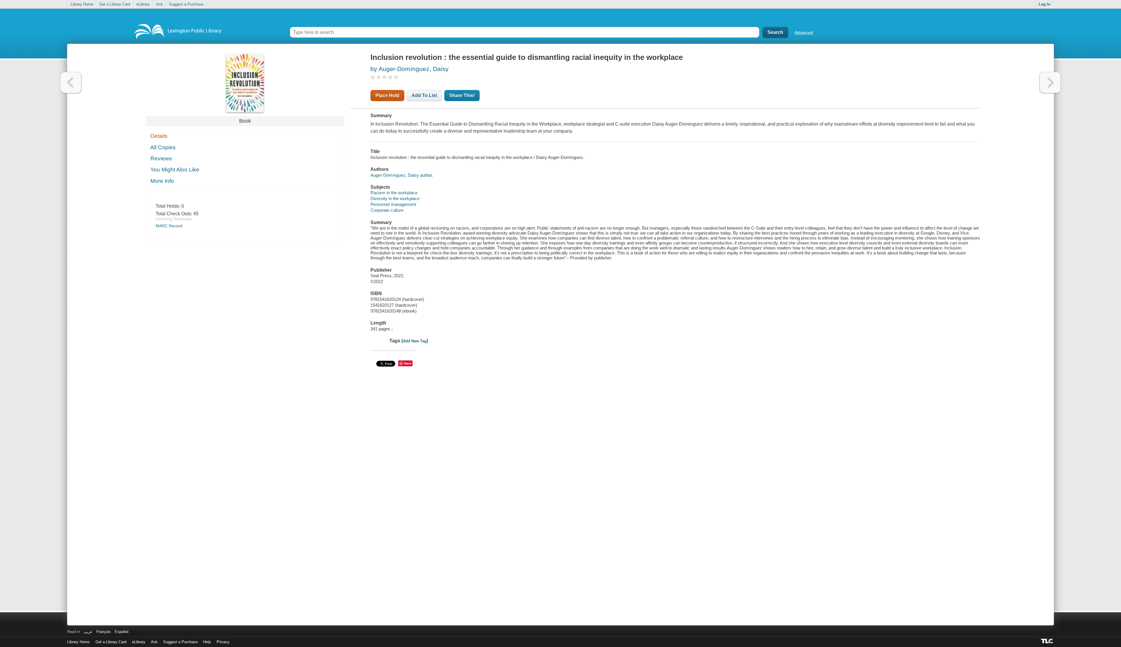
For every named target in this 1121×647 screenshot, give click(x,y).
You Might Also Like (174, 169)
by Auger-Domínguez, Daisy (409, 68)
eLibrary (143, 4)
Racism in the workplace (393, 192)
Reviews (161, 158)
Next (1050, 82)
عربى (88, 631)
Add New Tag (415, 341)
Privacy (223, 642)
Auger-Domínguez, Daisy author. (401, 175)
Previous (70, 82)
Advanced (804, 32)
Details (159, 136)
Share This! (462, 95)
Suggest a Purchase (186, 4)
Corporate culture (386, 210)
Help (207, 642)
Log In (1044, 4)
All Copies (163, 147)
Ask (159, 4)
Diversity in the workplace (394, 198)
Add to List (424, 95)
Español (121, 631)
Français (103, 631)
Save (407, 363)
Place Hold (387, 95)
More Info (162, 181)
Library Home (82, 4)
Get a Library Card (114, 4)
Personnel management (393, 204)
